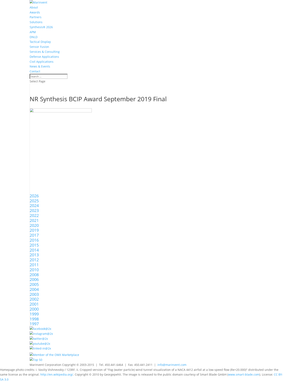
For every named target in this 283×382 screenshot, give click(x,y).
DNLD (33, 37)
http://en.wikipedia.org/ (56, 374)
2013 (34, 255)
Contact (35, 71)
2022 (34, 215)
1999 (34, 314)
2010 (34, 269)
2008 (34, 274)
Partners (35, 17)
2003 (34, 294)
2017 (34, 235)
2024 (34, 205)
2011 (34, 265)
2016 (34, 240)
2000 (34, 309)
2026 (34, 196)
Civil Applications (41, 62)
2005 (34, 284)
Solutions (36, 22)
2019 (34, 230)
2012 (34, 260)
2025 (34, 201)
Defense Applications (44, 57)
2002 (34, 299)
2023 (34, 210)
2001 (34, 304)
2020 (34, 225)
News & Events (40, 66)
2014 (34, 250)
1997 (34, 324)
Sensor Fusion (39, 47)
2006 (34, 279)
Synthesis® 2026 (41, 27)
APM (33, 32)
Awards (35, 12)
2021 (34, 220)
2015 (34, 245)
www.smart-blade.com (243, 374)
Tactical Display (40, 42)
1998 (34, 319)
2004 (34, 289)
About (34, 7)
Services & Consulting (45, 52)
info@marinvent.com (171, 365)
